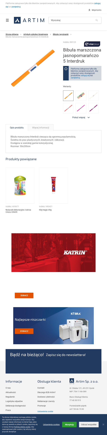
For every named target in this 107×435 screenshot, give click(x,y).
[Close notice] (103, 424)
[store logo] (29, 20)
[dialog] (53, 424)
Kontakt (40, 388)
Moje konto (96, 10)
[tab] (17, 127)
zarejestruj (15, 7)
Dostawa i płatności (46, 397)
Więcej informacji (40, 127)
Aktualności (11, 392)
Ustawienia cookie (45, 411)
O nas (8, 388)
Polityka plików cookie (22, 427)
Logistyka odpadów (14, 401)
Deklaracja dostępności (16, 406)
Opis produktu (17, 127)
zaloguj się (85, 75)
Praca (8, 410)
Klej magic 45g (45, 210)
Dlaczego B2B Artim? (46, 392)
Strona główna (12, 34)
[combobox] (75, 20)
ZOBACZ (24, 295)
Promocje (41, 406)
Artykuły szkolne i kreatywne (35, 34)
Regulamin (10, 397)
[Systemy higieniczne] (53, 253)
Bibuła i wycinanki (60, 34)
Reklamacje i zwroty (46, 401)
